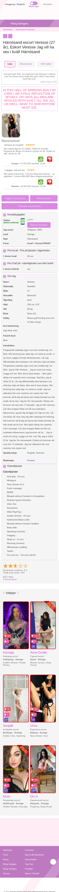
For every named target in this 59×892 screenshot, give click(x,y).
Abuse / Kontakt (32, 873)
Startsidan (8, 29)
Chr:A (34, 796)
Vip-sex (6, 873)
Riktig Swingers (19, 23)
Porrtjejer (29, 869)
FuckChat (29, 850)
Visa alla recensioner (29, 206)
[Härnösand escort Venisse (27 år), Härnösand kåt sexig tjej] (11, 125)
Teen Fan (29, 864)
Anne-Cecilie (38, 652)
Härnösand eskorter (25, 29)
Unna (33, 725)
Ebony (6, 859)
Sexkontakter (31, 859)
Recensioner (10, 579)
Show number (39, 225)
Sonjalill (8, 725)
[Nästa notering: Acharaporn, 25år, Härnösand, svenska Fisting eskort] (10, 36)
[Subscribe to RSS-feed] (29, 881)
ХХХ (46, 64)
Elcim (6, 796)
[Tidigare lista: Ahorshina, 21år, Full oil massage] (5, 36)
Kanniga (8, 652)
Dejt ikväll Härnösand (34, 855)
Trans (5, 855)
